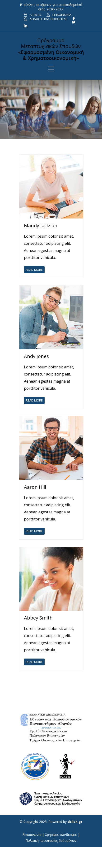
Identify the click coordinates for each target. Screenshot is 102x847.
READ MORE (34, 269)
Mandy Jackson (40, 225)
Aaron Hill (35, 487)
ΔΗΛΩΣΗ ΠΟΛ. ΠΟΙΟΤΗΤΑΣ (48, 19)
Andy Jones (36, 356)
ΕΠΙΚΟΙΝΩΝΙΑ (61, 15)
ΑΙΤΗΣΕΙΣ (36, 15)
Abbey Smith (38, 618)
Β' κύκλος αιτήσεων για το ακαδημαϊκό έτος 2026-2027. (51, 6)
